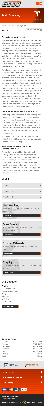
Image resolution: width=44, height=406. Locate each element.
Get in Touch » (9, 273)
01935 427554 (7, 302)
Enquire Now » (9, 254)
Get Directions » (8, 306)
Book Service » (9, 235)
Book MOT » (8, 216)
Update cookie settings (9, 398)
